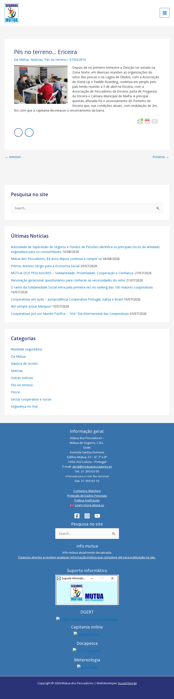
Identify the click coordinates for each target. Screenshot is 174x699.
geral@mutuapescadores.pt (92, 466)
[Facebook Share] (18, 132)
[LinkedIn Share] (29, 132)
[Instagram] (87, 516)
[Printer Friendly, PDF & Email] (147, 121)
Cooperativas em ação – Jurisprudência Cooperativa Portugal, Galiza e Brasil (67, 299)
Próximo (160, 157)
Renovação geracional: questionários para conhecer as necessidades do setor (68, 280)
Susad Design (127, 683)
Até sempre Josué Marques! (31, 306)
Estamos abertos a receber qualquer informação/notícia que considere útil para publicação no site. (87, 557)
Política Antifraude (87, 500)
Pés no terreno (55, 59)
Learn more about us (89, 505)
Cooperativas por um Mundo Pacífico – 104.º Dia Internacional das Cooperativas (70, 313)
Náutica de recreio (24, 363)
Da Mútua (21, 59)
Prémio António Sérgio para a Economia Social (45, 266)
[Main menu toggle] (164, 13)
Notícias (37, 59)
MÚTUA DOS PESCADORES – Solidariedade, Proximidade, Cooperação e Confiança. (72, 273)
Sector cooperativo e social (31, 399)
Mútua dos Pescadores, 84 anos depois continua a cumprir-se (56, 259)
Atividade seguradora (26, 349)
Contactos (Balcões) (87, 491)
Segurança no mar (24, 406)
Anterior (13, 157)
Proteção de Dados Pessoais (87, 496)
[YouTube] (97, 516)
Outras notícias (22, 378)
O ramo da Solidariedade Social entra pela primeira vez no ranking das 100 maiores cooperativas (82, 287)
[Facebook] (77, 516)
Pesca (15, 392)
